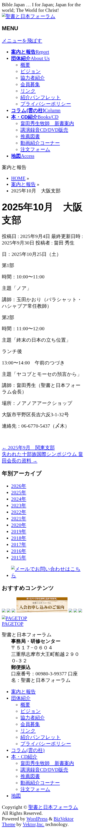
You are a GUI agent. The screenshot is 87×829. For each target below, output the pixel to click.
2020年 (18, 525)
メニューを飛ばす (22, 40)
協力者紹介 (32, 77)
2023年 (18, 505)
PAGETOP (12, 623)
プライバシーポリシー (45, 103)
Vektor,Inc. (33, 824)
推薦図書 (30, 136)
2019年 (18, 531)
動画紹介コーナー (40, 142)
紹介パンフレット (40, 97)
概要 (25, 64)
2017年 (18, 544)
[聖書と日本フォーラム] (28, 16)
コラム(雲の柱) (28, 750)
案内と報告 (23, 691)
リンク (28, 90)
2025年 (18, 492)
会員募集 (30, 84)
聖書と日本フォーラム (53, 807)
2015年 (18, 557)
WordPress (37, 818)
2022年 (18, 512)
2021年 (18, 518)
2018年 (18, 538)
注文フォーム (35, 149)
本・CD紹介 (24, 756)
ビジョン (30, 71)
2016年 (18, 551)
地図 (16, 795)
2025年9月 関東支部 (28, 447)
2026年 (18, 486)
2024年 (18, 499)
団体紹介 (21, 698)
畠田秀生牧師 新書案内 (47, 123)
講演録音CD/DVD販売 (44, 129)
